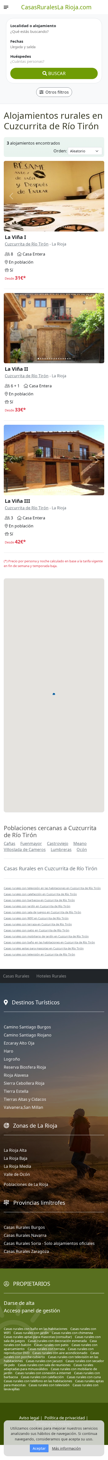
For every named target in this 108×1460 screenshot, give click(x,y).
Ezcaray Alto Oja (19, 1043)
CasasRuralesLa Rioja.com (56, 7)
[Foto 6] (49, 226)
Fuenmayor (31, 843)
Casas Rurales (16, 976)
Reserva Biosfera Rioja (25, 1067)
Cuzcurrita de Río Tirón (26, 244)
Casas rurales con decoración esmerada (57, 1341)
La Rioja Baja (15, 1158)
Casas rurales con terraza (46, 1349)
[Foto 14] (67, 226)
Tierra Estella (16, 1091)
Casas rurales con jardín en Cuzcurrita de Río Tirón (37, 906)
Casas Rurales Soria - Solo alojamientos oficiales (49, 1243)
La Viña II (16, 369)
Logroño (12, 1059)
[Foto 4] (45, 226)
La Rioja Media (17, 1166)
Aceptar (39, 1448)
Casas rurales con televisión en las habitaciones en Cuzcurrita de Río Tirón (52, 888)
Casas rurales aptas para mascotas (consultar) (38, 1336)
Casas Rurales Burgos (24, 1227)
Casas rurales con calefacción (42, 1377)
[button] (54, 693)
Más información (66, 1448)
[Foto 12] (63, 226)
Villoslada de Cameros (25, 849)
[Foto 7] (51, 226)
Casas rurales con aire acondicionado (59, 1353)
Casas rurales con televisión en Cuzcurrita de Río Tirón (39, 954)
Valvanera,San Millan (23, 1107)
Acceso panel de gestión (32, 1310)
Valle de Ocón (17, 1174)
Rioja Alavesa (16, 1075)
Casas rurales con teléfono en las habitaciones (38, 1381)
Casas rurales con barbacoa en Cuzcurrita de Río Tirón (39, 900)
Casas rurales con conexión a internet (43, 1373)
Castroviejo (57, 843)
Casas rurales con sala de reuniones (44, 1365)
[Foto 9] (56, 226)
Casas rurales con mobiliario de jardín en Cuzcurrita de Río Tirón (46, 936)
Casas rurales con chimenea (72, 1332)
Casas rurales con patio (51, 1345)
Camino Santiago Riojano (27, 1035)
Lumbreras (61, 849)
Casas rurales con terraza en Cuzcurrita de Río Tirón (38, 924)
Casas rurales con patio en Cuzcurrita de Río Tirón (36, 930)
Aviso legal (29, 1418)
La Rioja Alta (15, 1150)
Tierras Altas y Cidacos (25, 1099)
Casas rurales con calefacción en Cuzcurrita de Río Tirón (40, 894)
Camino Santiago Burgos (27, 1027)
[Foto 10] (58, 226)
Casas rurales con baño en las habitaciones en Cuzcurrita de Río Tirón (49, 942)
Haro (8, 1051)
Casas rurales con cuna (84, 1377)
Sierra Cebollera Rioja (24, 1083)
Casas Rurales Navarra (25, 1235)
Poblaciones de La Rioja (26, 1184)
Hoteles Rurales (51, 976)
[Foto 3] (42, 226)
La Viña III (17, 501)
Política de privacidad (64, 1418)
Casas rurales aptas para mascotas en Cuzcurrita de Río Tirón (44, 948)
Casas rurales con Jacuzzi (44, 1361)
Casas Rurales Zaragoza (26, 1251)
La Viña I (15, 237)
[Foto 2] (40, 226)
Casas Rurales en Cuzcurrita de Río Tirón (50, 868)
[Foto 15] (70, 226)
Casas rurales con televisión (49, 1385)
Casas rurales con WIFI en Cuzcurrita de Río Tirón (36, 918)
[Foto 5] (47, 226)
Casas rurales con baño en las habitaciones (35, 1328)
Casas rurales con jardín (31, 1332)
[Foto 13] (65, 226)
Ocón (82, 849)
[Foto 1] (38, 226)
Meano (80, 843)
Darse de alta (19, 1303)
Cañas (9, 843)
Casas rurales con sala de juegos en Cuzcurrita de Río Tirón (42, 912)
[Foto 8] (54, 226)
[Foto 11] (61, 226)
